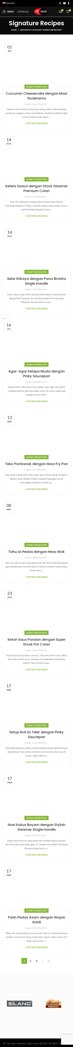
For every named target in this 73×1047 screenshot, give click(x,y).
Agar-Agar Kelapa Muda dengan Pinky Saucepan (36, 373)
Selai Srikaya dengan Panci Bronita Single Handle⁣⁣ (36, 281)
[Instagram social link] (60, 3)
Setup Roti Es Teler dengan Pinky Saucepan (36, 734)
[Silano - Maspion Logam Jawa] (19, 1003)
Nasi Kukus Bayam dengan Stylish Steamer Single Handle (36, 827)
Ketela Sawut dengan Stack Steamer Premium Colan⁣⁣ (36, 188)
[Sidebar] (4, 318)
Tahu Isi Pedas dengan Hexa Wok (36, 551)
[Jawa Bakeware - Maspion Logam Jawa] (53, 1003)
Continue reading (36, 123)
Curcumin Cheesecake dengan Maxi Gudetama (36, 96)
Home (14, 30)
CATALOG (23, 11)
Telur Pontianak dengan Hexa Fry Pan (36, 463)
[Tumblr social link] (68, 3)
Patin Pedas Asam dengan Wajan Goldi (36, 919)
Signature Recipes (36, 86)
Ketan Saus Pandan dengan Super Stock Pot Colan (37, 642)
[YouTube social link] (64, 3)
